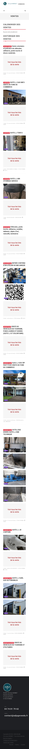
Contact (23, 744)
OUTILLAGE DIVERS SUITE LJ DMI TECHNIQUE (12, 432)
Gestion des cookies (8, 742)
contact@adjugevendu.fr (16, 715)
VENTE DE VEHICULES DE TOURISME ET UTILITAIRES (14, 645)
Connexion (21, 4)
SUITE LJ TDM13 (13, 133)
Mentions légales (7, 738)
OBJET (5, 103)
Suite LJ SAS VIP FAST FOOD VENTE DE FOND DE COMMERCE (14, 365)
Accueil (11, 744)
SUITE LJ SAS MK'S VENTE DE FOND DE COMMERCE (14, 84)
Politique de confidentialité (10, 740)
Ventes (17, 744)
